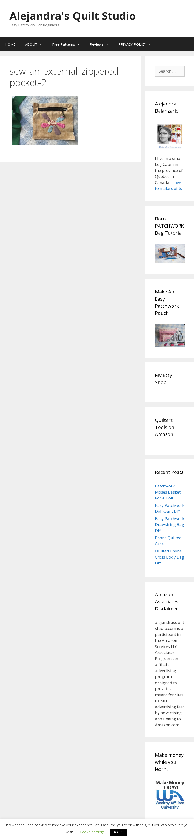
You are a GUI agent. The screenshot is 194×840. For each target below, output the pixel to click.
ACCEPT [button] (118, 832)
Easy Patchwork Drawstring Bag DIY (169, 524)
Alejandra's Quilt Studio (72, 16)
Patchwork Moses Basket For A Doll (168, 492)
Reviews (97, 44)
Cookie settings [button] (92, 832)
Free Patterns (63, 44)
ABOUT (31, 44)
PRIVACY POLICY (132, 44)
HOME (10, 44)
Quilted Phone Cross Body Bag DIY (169, 557)
